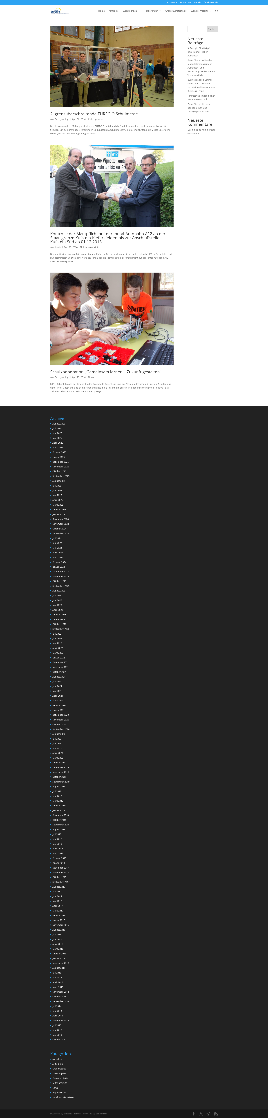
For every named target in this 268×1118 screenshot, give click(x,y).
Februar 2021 (59, 705)
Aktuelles (113, 11)
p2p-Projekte (59, 1092)
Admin (58, 247)
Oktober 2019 (59, 776)
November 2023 (60, 576)
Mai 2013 (57, 1034)
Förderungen (151, 11)
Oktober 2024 (59, 528)
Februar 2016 (59, 953)
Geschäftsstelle (211, 2)
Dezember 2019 (60, 767)
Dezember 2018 (60, 815)
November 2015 (60, 963)
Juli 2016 (56, 934)
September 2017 (60, 881)
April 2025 (57, 499)
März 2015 (57, 987)
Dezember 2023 (60, 571)
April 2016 (57, 943)
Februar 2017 (59, 915)
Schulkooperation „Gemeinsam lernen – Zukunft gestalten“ (105, 372)
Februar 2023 (59, 614)
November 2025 (60, 466)
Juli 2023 (56, 595)
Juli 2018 (56, 834)
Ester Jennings (62, 119)
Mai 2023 (57, 605)
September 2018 (60, 824)
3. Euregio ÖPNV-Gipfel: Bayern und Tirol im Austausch (200, 52)
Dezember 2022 (60, 619)
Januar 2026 (58, 457)
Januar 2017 (58, 920)
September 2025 (60, 476)
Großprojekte (59, 1068)
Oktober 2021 (59, 671)
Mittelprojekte (59, 1082)
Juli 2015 (56, 972)
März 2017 (57, 910)
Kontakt (197, 2)
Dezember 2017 (60, 867)
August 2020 (58, 733)
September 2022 (60, 628)
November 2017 (60, 872)
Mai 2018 (57, 843)
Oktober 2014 (59, 996)
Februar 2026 (59, 452)
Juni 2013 (57, 1030)
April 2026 (57, 442)
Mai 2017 (57, 901)
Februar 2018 (59, 858)
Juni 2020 (57, 743)
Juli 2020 (56, 738)
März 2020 (57, 757)
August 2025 (58, 480)
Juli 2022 (56, 633)
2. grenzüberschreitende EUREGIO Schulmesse (94, 114)
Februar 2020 (59, 762)
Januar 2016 (58, 958)
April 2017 (57, 905)
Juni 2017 (57, 896)
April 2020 (57, 752)
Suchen (212, 29)
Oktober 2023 (59, 581)
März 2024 (57, 557)
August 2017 (58, 886)
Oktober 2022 (59, 624)
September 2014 (60, 1001)
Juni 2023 (57, 600)
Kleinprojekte (59, 1073)
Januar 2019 (58, 810)
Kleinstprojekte (96, 119)
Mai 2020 (57, 748)
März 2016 (57, 948)
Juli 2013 (56, 1025)
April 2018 (57, 848)
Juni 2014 (57, 1010)
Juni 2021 (57, 686)
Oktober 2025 (59, 471)
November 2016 (60, 924)
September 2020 (60, 729)
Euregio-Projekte (199, 11)
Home (101, 11)
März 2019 (57, 800)
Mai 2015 (57, 977)
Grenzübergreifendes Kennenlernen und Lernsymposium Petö (199, 108)
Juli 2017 (56, 891)
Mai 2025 (57, 495)
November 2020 (60, 719)
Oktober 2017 (59, 877)
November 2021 (60, 667)
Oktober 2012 (59, 1039)
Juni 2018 (57, 839)
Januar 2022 (58, 657)
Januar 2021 (58, 710)
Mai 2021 (57, 690)
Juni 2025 (57, 490)
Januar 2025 (58, 514)
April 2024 (57, 552)
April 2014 (57, 1015)
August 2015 (58, 967)
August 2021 (58, 676)
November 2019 (60, 772)
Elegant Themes (72, 1113)
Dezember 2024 (60, 519)
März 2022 (57, 652)
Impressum (172, 2)
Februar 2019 (59, 805)
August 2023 (58, 590)
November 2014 (60, 991)
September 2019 (60, 781)
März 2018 (57, 853)
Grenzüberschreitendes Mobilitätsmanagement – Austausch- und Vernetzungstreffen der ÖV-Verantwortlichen (202, 67)
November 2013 (60, 1020)
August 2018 (58, 829)
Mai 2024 (57, 547)
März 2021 (57, 700)
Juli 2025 (56, 485)
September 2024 (60, 533)
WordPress (101, 1113)
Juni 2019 (57, 796)
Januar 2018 (58, 862)
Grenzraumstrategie (176, 11)
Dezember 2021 (60, 662)
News (91, 377)
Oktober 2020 (59, 724)
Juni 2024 (57, 542)
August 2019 (58, 786)
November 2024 (60, 523)
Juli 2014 (56, 1006)
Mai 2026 (57, 437)
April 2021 (57, 695)
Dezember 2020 (60, 714)
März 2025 (57, 504)
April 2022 (57, 648)
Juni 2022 (57, 638)
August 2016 (58, 929)
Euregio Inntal (130, 11)
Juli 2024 (56, 538)
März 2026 (57, 447)
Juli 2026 (56, 428)
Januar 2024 (58, 566)
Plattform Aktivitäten (90, 247)
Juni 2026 (57, 433)
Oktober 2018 (59, 819)
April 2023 (57, 609)
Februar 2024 (59, 562)
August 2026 (58, 423)
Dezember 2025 (60, 461)
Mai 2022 (57, 643)
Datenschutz (185, 2)
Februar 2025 (59, 509)
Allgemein (57, 1063)
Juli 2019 (56, 791)
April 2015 (57, 982)
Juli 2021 (56, 681)
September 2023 (60, 586)
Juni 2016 (57, 939)
